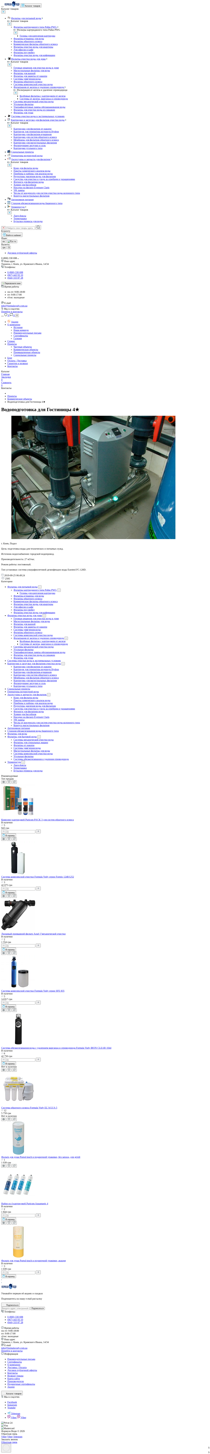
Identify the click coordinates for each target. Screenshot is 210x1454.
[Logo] (12, 5)
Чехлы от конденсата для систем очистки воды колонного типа (47, 193)
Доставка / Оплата (17, 1367)
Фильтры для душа (23, 112)
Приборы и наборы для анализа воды (33, 173)
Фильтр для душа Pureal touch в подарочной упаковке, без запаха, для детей (40, 1157)
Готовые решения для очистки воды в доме (36, 67)
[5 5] (18, 1045)
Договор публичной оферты (22, 253)
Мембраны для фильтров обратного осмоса (36, 140)
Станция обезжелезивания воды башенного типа (36, 203)
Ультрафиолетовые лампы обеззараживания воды (39, 107)
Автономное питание (22, 199)
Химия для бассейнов (25, 184)
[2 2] (18, 931)
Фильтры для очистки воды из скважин (34, 110)
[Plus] (38, 831)
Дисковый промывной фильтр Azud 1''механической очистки (33, 933)
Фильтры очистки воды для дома (28, 59)
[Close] (3, 12)
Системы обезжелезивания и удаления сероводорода (41, 759)
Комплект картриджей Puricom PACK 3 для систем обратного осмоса (37, 819)
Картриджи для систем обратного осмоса (35, 137)
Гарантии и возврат (17, 363)
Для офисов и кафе (23, 49)
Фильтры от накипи (24, 745)
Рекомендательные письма (27, 333)
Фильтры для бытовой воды (22, 736)
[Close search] (3, 228)
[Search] (38, 227)
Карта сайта (13, 1378)
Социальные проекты (22, 152)
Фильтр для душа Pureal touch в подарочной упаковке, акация (33, 1260)
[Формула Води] (9, 1288)
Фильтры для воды (17, 733)
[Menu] (2, 6)
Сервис (11, 341)
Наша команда (21, 330)
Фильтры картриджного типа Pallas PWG (35, 27)
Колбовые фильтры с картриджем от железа (42, 96)
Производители (15, 1381)
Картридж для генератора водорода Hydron (36, 131)
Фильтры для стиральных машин (31, 742)
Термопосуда (18, 207)
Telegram (15, 1413)
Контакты (12, 366)
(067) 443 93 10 (15, 275)
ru (15, 241)
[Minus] (3, 831)
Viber (14, 1417)
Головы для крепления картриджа (37, 36)
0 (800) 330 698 (15, 272)
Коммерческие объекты (26, 349)
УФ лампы (19, 190)
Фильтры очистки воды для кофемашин (34, 55)
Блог (9, 358)
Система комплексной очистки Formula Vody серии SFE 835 (32, 991)
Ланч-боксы (20, 215)
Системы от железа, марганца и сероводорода (44, 98)
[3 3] (18, 874)
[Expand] (40, 587)
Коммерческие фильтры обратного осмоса (36, 44)
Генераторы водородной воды (27, 155)
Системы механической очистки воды (34, 101)
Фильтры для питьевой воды (26, 18)
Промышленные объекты (27, 352)
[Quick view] (3, 782)
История (18, 327)
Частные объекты (23, 346)
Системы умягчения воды (27, 79)
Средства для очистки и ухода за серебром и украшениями (44, 179)
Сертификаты (21, 335)
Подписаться (38, 1308)
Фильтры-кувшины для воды (29, 38)
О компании (13, 324)
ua (3, 241)
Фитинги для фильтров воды (29, 182)
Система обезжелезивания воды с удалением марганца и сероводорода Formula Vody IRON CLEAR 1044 (56, 1048)
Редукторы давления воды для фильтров (35, 176)
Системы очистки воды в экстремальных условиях (38, 116)
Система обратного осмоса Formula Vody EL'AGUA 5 (29, 1107)
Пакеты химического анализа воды (32, 171)
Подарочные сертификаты (21, 1384)
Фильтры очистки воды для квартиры (33, 47)
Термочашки (20, 218)
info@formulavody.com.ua (14, 305)
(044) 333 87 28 (15, 278)
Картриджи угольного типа (28, 148)
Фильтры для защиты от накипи (30, 76)
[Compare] (14, 782)
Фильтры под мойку (24, 52)
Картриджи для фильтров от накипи (33, 128)
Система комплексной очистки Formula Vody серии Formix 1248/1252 (37, 876)
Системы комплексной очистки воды (33, 84)
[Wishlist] (9, 782)
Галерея (18, 338)
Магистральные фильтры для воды (32, 70)
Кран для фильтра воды (26, 168)
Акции (14, 321)
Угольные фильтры (24, 104)
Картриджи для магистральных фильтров (35, 142)
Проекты (12, 344)
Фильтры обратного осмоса (28, 41)
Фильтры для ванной (25, 73)
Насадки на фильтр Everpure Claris (31, 187)
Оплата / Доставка (17, 360)
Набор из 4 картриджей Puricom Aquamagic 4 (24, 1203)
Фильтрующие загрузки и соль (30, 145)
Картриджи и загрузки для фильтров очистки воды (38, 120)
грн (3, 247)
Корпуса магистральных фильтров (32, 196)
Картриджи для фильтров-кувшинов (33, 134)
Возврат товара (15, 1375)
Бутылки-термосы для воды (28, 221)
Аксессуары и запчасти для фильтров (31, 159)
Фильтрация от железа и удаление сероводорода (39, 87)
